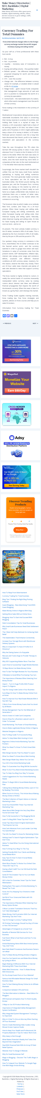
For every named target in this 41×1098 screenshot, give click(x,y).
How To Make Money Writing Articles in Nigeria (19, 955)
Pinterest (20, 1089)
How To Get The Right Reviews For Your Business (20, 672)
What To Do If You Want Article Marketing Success (20, 770)
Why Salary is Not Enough (11, 1036)
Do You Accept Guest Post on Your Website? (18, 975)
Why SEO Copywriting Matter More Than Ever (18, 661)
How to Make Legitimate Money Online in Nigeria (20, 728)
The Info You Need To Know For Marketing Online (20, 834)
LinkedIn (20, 1086)
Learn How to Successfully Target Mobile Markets (20, 665)
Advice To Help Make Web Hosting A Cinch (17, 738)
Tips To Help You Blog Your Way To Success (18, 773)
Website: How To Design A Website (14, 1051)
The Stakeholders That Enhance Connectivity (18, 638)
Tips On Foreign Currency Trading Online (17, 920)
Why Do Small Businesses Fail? (13, 1054)
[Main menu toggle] (37, 10)
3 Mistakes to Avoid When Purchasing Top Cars (19, 675)
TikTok (20, 1084)
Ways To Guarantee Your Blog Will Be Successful (19, 766)
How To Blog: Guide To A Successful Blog (17, 735)
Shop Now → (20, 530)
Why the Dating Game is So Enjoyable (15, 652)
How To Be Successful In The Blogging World (18, 816)
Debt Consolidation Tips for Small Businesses (18, 623)
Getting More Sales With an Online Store (16, 614)
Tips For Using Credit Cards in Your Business (18, 690)
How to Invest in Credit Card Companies (16, 716)
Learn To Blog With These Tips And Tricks (17, 819)
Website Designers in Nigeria (12, 731)
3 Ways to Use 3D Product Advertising (15, 1004)
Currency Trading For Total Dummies (15, 596)
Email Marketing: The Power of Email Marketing (19, 725)
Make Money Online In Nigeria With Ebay (17, 611)
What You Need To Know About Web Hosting (18, 756)
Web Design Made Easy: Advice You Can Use (18, 760)
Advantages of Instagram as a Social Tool (17, 929)
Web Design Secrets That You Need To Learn (18, 753)
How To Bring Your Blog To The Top (15, 849)
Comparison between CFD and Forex (15, 990)
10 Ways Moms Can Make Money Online (16, 668)
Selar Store (21, 1094)
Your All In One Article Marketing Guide (16, 763)
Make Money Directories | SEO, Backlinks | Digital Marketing (16, 5)
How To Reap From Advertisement (14, 593)
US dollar (15, 86)
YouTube (20, 1091)
